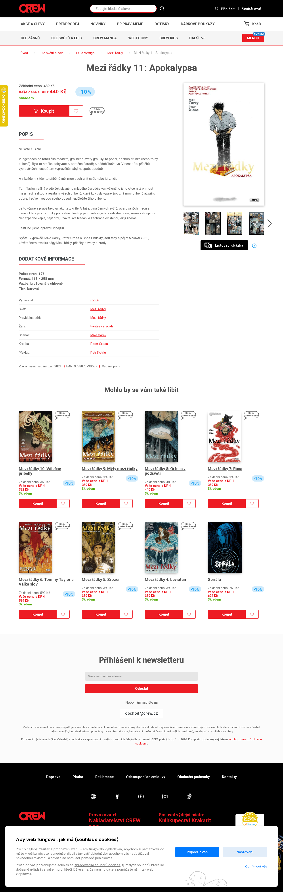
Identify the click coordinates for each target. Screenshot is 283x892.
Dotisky (162, 24)
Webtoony (138, 38)
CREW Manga (105, 38)
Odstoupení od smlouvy (145, 777)
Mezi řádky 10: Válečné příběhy (40, 471)
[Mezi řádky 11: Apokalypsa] (224, 144)
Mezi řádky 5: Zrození (102, 579)
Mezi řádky (98, 309)
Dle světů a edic (66, 38)
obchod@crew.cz (141, 713)
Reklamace (104, 777)
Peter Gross (99, 344)
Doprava (53, 777)
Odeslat (141, 688)
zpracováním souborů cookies (97, 865)
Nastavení (245, 852)
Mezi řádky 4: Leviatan (165, 579)
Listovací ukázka (229, 245)
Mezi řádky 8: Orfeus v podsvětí (165, 471)
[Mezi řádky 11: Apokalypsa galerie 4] (256, 223)
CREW (94, 300)
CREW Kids (168, 38)
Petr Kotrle (98, 353)
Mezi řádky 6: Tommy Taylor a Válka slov (46, 582)
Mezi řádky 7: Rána (225, 468)
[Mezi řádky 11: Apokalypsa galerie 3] (235, 223)
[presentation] (269, 224)
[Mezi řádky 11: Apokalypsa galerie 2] (213, 223)
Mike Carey (98, 335)
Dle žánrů (30, 38)
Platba (78, 777)
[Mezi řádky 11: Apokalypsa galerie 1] (191, 223)
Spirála (214, 579)
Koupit (47, 111)
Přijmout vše (197, 852)
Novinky (97, 24)
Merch (255, 37)
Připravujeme (130, 24)
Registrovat (251, 8)
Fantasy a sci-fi (101, 326)
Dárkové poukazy (198, 24)
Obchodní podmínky (193, 777)
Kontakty (229, 777)
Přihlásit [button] (227, 9)
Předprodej (67, 24)
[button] (195, 38)
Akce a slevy (33, 24)
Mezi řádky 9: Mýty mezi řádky (110, 468)
